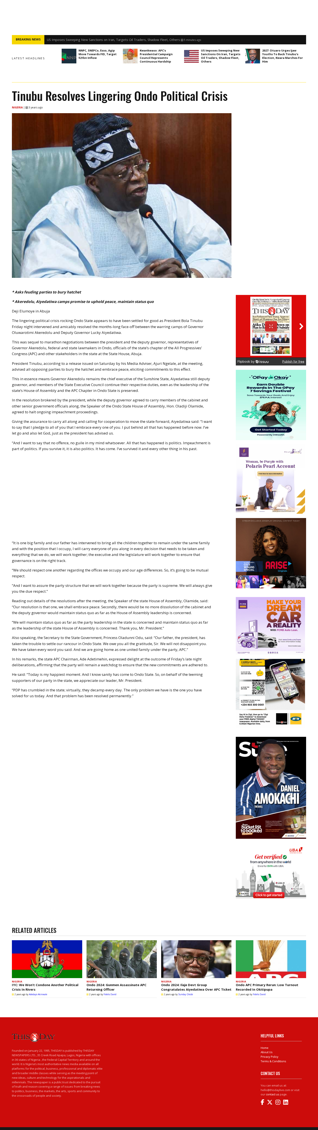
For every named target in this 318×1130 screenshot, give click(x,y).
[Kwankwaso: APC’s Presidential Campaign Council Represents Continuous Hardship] (130, 56)
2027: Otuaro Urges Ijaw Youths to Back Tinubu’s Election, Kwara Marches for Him (282, 55)
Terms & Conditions (273, 1061)
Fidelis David (110, 994)
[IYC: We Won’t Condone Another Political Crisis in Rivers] (47, 959)
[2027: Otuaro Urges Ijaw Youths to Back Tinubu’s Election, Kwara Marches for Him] (252, 56)
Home (264, 1048)
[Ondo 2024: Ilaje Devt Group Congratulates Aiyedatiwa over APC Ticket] (196, 959)
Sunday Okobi (185, 994)
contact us (272, 1094)
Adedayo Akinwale (38, 994)
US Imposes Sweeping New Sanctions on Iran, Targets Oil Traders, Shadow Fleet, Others (220, 55)
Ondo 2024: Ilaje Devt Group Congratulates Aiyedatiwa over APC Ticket (196, 987)
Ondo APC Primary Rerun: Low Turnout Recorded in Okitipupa (267, 987)
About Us (267, 1052)
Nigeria (17, 107)
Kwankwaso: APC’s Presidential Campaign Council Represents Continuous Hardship (156, 55)
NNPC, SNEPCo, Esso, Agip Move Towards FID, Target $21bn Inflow (98, 54)
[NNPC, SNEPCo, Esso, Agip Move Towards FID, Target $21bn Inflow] (69, 56)
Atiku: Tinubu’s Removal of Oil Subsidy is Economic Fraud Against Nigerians (102, 39)
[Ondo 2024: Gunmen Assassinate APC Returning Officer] (122, 959)
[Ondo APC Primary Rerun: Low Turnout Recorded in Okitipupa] (271, 959)
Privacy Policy (269, 1057)
